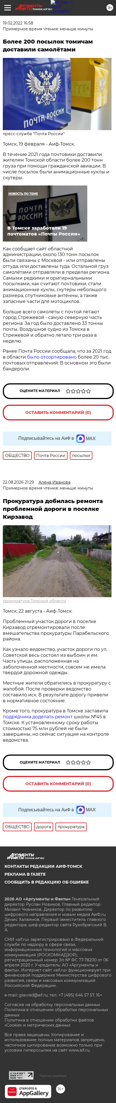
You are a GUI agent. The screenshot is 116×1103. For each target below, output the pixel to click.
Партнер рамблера (53, 1075)
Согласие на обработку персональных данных (52, 1004)
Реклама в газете (25, 874)
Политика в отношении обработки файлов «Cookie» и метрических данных (49, 1023)
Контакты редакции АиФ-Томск (43, 866)
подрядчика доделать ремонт (38, 716)
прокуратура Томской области (34, 600)
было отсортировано (52, 357)
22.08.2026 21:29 (18, 482)
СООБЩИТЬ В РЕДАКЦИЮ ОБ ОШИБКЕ (47, 882)
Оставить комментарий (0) (58, 412)
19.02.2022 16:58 (18, 23)
